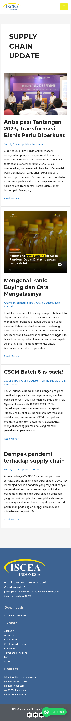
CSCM (7, 380)
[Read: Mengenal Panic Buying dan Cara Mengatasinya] (35, 241)
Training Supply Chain (52, 380)
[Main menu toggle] (64, 6)
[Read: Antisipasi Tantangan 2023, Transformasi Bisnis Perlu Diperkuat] (35, 93)
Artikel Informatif (15, 302)
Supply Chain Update (16, 144)
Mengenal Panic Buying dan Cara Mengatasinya (26, 287)
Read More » (11, 198)
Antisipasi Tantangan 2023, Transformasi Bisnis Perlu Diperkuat (34, 129)
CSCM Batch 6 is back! (33, 372)
